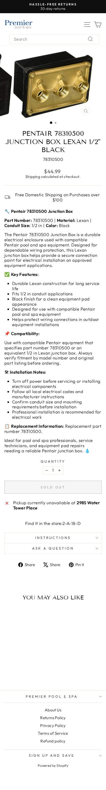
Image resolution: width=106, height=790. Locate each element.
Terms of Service (53, 733)
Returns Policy (53, 717)
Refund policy (52, 741)
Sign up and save (52, 755)
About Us (53, 710)
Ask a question (53, 548)
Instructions (53, 538)
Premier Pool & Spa (52, 696)
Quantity (53, 461)
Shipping (32, 176)
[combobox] (54, 39)
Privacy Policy (53, 725)
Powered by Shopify (53, 765)
